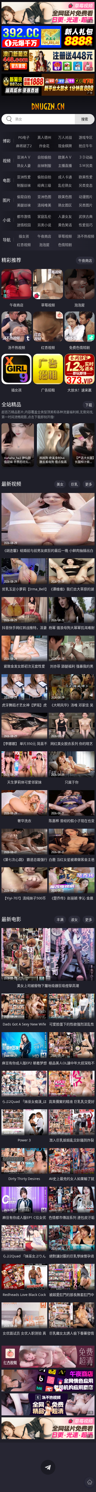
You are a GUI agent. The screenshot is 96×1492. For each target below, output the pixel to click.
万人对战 (65, 137)
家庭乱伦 (44, 216)
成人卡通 (65, 177)
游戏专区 (86, 137)
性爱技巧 (86, 225)
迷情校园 (24, 225)
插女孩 (24, 236)
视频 (7, 160)
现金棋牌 (65, 145)
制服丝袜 (24, 185)
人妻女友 (65, 216)
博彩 (7, 141)
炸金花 (44, 145)
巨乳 (74, 484)
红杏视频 (24, 244)
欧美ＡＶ (65, 157)
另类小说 (44, 225)
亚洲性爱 (24, 177)
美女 (60, 484)
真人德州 (44, 137)
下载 (88, 404)
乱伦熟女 (65, 185)
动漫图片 (86, 196)
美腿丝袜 (24, 205)
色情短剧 (65, 244)
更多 (88, 484)
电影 (7, 180)
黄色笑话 (65, 225)
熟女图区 (65, 205)
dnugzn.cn (48, 106)
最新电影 (11, 919)
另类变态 (86, 185)
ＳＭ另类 (86, 165)
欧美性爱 (86, 177)
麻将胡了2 (24, 145)
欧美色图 (65, 196)
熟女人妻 (24, 165)
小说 (7, 220)
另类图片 (86, 205)
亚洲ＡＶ (24, 157)
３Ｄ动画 (86, 157)
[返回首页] (90, 1482)
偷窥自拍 (24, 196)
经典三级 (44, 185)
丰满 (60, 919)
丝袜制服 (44, 165)
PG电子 (24, 137)
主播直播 (65, 165)
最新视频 (11, 484)
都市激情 (24, 216)
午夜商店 (44, 236)
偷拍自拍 (44, 177)
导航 (7, 240)
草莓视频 (65, 236)
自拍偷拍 (44, 157)
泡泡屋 (44, 244)
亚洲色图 (44, 196)
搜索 (84, 119)
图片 (7, 200)
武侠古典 (86, 216)
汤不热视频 (85, 236)
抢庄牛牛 (86, 145)
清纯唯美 (44, 205)
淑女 (74, 919)
